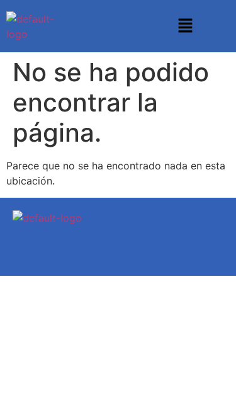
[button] (185, 26)
